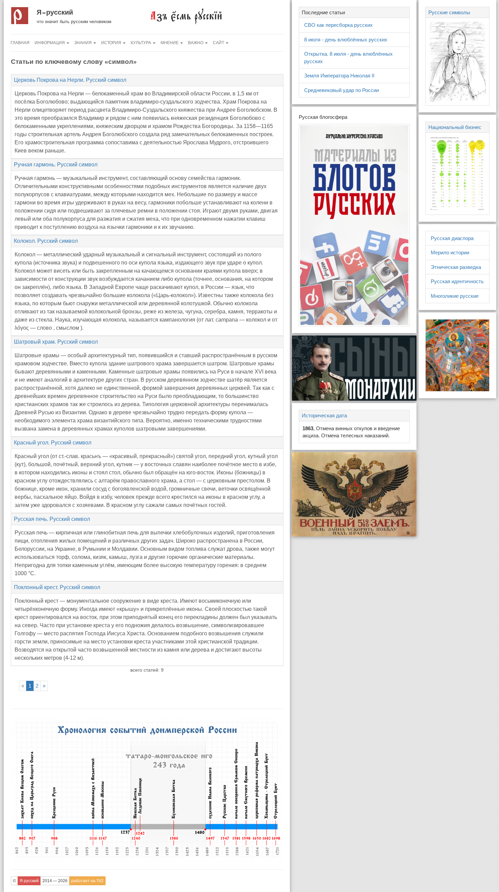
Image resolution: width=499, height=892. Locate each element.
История (111, 43)
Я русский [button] (29, 880)
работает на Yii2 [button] (87, 880)
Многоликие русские (455, 296)
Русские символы (449, 12)
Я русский (55, 12)
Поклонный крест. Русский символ (57, 587)
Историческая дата (324, 415)
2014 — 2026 (55, 880)
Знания (83, 43)
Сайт (219, 43)
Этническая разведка (456, 267)
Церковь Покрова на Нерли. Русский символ (70, 80)
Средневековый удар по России (341, 90)
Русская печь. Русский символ (52, 519)
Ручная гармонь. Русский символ (55, 164)
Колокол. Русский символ (46, 241)
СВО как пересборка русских (338, 25)
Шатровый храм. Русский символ (56, 342)
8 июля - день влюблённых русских (345, 39)
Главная (20, 43)
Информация (50, 43)
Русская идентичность (457, 281)
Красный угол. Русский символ (52, 442)
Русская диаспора (452, 238)
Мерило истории (450, 252)
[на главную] (185, 16)
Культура (141, 43)
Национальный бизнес (454, 127)
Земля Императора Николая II (339, 75)
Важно (196, 43)
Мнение (170, 43)
